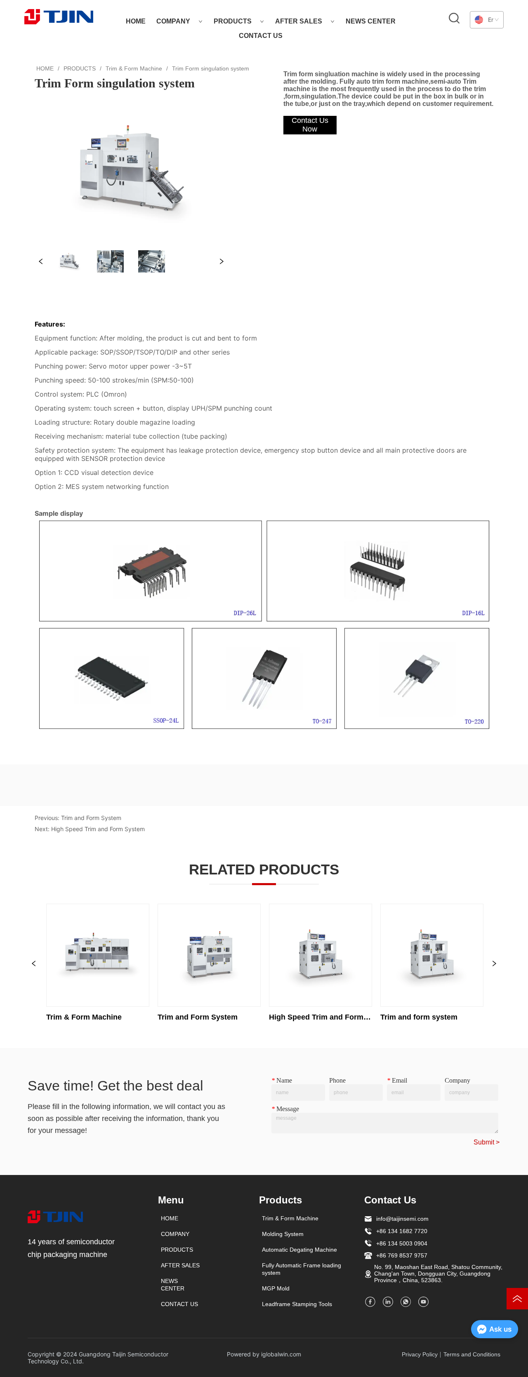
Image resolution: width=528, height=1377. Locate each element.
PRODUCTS (233, 21)
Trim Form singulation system (210, 68)
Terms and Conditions (471, 1354)
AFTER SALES (298, 21)
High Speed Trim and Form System (98, 828)
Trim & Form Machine (134, 68)
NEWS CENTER (371, 21)
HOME (136, 21)
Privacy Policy (420, 1354)
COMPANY (173, 21)
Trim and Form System (91, 817)
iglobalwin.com (281, 1354)
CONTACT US (261, 35)
